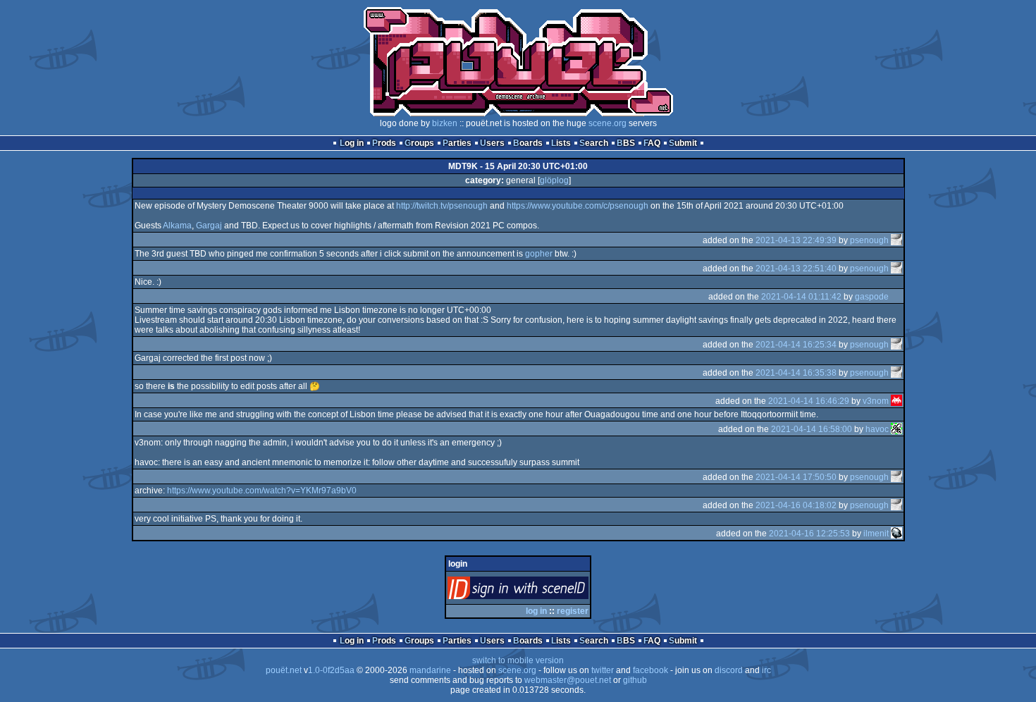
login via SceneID (541, 591)
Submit (683, 143)
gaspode (872, 297)
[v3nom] (896, 401)
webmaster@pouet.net (567, 680)
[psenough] (896, 240)
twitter (602, 670)
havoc (877, 429)
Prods (384, 143)
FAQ (651, 143)
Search (593, 143)
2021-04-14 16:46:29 (808, 401)
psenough (869, 240)
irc (766, 670)
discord (729, 670)
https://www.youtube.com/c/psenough (577, 206)
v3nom (876, 401)
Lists (561, 143)
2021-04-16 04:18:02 (796, 505)
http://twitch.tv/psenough (442, 206)
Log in (352, 143)
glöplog (554, 180)
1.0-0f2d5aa (331, 670)
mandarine (430, 670)
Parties (457, 143)
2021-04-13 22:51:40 (796, 268)
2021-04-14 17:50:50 (796, 477)
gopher (539, 254)
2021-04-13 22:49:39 (796, 240)
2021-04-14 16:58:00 (811, 429)
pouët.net (284, 670)
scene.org (607, 123)
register (572, 611)
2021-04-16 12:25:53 (809, 533)
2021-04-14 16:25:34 (796, 345)
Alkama (177, 225)
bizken (444, 123)
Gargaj (209, 225)
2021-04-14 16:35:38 (796, 373)
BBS (626, 143)
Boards (528, 143)
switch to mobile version (518, 660)
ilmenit (876, 533)
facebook (650, 670)
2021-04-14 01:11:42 (801, 297)
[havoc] (896, 429)
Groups (419, 143)
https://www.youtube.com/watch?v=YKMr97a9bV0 (262, 490)
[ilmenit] (896, 533)
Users (492, 143)
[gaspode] (896, 297)
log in (536, 611)
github (635, 680)
